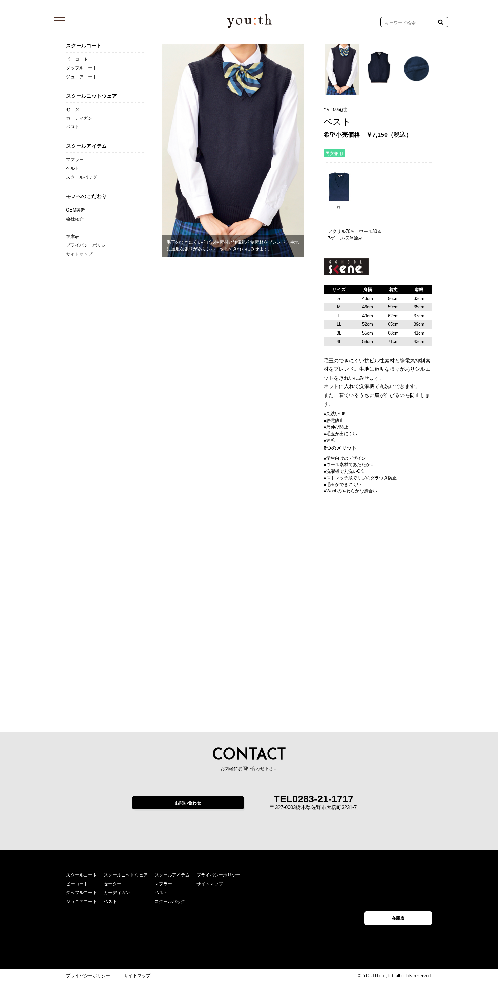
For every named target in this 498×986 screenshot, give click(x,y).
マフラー (75, 159)
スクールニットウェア (91, 96)
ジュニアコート (81, 76)
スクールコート (84, 45)
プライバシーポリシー (88, 245)
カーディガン (79, 118)
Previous (152, 150)
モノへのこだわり (86, 196)
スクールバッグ (81, 177)
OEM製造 (75, 210)
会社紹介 (75, 218)
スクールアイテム (86, 146)
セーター (75, 109)
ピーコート (77, 59)
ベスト (72, 126)
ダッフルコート (81, 68)
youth (249, 21)
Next (315, 143)
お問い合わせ (188, 802)
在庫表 (72, 236)
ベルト (72, 168)
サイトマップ (79, 254)
